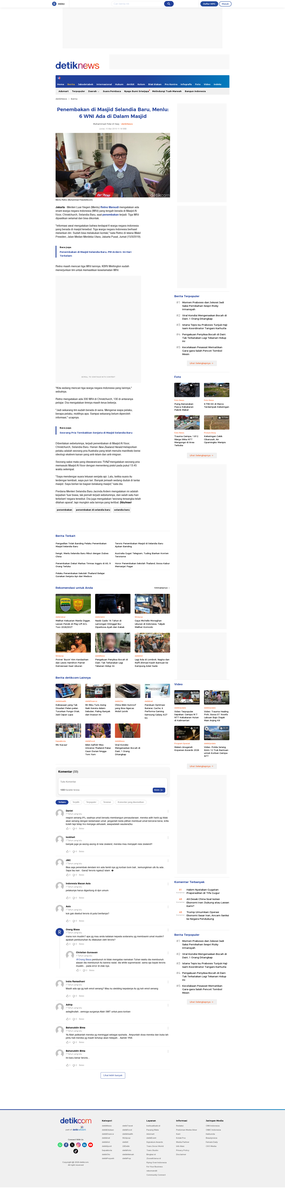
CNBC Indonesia (213, 1130)
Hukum (119, 84)
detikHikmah (128, 1154)
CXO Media (211, 1146)
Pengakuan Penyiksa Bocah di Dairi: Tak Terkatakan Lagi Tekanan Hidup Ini (111, 662)
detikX (130, 84)
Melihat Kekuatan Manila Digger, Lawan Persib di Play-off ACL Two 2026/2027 (73, 623)
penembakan (110, 215)
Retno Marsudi (109, 207)
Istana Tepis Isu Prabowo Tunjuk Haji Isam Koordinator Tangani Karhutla (204, 326)
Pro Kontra (171, 84)
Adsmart (64, 91)
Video (207, 84)
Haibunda (210, 1134)
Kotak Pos (181, 1138)
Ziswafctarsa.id (153, 1158)
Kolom (141, 84)
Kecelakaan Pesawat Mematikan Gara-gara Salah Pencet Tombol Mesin (202, 351)
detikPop (126, 1158)
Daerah (92, 91)
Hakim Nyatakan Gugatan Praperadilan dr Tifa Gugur (203, 891)
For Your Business (154, 1166)
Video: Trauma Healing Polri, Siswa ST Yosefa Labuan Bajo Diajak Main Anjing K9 (216, 716)
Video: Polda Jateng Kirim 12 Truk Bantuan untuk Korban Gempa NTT (216, 751)
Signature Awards (154, 1142)
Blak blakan (154, 84)
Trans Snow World (155, 1146)
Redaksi (180, 1126)
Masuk (225, 3)
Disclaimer (181, 1154)
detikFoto (126, 1150)
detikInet (106, 1138)
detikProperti (108, 1158)
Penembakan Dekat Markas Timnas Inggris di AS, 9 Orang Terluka (83, 565)
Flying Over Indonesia (156, 1162)
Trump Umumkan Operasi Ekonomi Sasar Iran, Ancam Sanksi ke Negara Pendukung (208, 916)
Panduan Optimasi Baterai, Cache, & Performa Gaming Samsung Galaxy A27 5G (156, 711)
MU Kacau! (61, 744)
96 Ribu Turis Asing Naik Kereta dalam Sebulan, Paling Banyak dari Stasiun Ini (97, 710)
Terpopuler (78, 91)
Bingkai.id (151, 1154)
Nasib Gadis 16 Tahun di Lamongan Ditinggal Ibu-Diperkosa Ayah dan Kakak (109, 623)
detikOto (106, 1154)
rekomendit (151, 1171)
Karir (178, 1134)
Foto (198, 84)
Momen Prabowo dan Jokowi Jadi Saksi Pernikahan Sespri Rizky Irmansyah (203, 306)
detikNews (61, 98)
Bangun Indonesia (195, 91)
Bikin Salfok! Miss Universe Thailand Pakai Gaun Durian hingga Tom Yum (98, 749)
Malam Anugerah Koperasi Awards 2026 (186, 748)
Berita (71, 84)
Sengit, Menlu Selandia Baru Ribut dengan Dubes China (82, 555)
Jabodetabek (85, 84)
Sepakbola (107, 1150)
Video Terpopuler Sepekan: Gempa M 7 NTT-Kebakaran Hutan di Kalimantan (186, 716)
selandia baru (122, 509)
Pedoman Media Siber (186, 1130)
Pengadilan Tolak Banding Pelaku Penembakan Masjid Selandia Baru (81, 545)
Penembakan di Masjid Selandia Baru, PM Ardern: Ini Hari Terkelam (95, 254)
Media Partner (182, 1142)
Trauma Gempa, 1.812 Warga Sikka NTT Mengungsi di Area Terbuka (186, 441)
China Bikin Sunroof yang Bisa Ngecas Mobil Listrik (125, 708)
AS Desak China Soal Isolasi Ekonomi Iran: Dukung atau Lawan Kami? (208, 903)
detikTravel (127, 1126)
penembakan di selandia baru (93, 509)
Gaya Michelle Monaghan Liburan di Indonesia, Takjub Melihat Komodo (150, 623)
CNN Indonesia (213, 1126)
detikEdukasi (108, 1130)
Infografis (186, 84)
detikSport (107, 1146)
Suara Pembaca (112, 91)
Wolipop (126, 1138)
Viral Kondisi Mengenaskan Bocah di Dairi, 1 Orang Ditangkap (127, 749)
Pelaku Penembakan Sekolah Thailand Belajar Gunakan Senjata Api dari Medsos (80, 575)
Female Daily (212, 1142)
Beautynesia (211, 1138)
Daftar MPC (209, 3)
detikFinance (108, 1134)
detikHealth (127, 1134)
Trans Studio (152, 1150)
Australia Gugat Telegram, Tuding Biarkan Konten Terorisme (142, 555)
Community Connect (156, 1175)
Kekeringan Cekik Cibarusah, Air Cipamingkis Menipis (215, 439)
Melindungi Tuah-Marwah (167, 91)
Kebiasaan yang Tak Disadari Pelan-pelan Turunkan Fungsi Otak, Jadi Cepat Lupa (68, 710)
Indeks (217, 84)
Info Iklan (180, 1146)
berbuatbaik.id (153, 1126)
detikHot (106, 1142)
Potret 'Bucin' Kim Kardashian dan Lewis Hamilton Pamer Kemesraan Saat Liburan (72, 662)
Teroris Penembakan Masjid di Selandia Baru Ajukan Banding (139, 545)
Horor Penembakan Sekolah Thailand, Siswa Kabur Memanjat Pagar (142, 565)
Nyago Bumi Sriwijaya (136, 91)
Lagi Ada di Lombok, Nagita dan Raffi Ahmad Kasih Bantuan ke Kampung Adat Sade (152, 662)
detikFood (127, 1130)
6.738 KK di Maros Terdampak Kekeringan (216, 405)
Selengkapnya (161, 588)
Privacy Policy (182, 1150)
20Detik (125, 1146)
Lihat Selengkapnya (200, 363)
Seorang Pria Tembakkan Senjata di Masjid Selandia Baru (96, 432)
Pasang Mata (152, 1130)
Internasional (104, 84)
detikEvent (151, 1138)
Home (60, 84)
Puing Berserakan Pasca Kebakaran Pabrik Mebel (183, 407)
